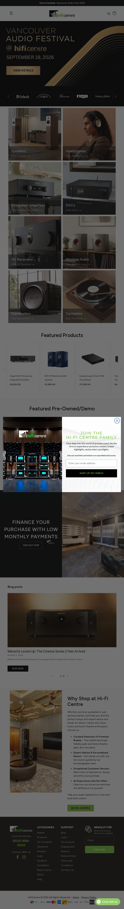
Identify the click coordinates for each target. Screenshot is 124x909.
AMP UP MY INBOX (91, 473)
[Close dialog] (117, 420)
